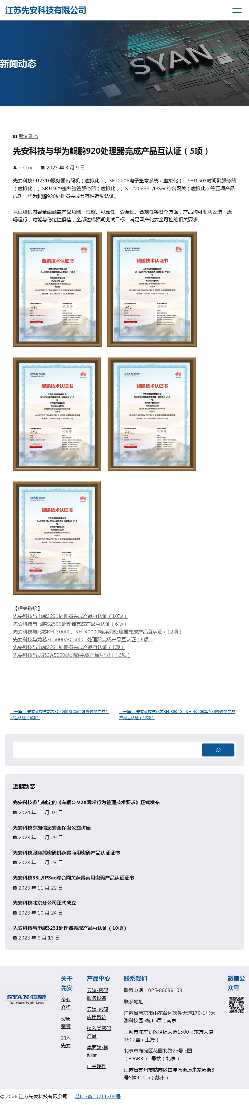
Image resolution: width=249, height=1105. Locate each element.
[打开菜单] (237, 10)
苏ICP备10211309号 (98, 1096)
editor (25, 167)
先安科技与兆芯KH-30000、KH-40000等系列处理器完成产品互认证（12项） (98, 631)
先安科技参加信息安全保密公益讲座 (52, 828)
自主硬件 (96, 1066)
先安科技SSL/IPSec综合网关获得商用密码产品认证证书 (73, 878)
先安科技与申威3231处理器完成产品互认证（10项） (70, 616)
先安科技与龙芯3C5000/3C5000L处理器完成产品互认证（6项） (83, 639)
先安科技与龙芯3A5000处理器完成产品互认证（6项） (72, 655)
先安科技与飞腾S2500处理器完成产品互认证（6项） (70, 623)
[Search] (218, 749)
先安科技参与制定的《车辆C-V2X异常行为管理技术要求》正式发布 (86, 802)
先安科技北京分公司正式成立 (44, 903)
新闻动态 (28, 136)
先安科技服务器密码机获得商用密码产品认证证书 (66, 853)
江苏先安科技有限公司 (45, 10)
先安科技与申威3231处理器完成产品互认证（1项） (69, 647)
